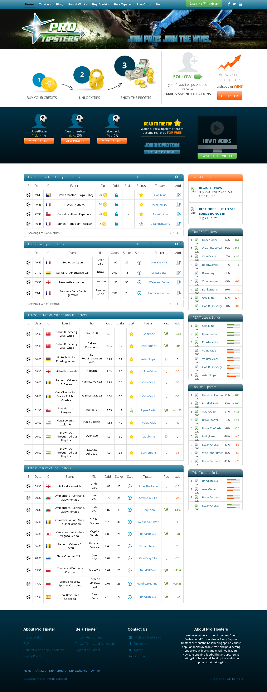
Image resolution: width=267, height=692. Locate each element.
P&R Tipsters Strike (206, 317)
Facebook (140, 644)
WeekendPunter (159, 282)
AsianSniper (160, 214)
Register (212, 4)
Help (159, 4)
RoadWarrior (210, 265)
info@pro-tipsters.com (148, 637)
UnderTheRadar (148, 486)
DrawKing (208, 273)
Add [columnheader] (178, 185)
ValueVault (149, 382)
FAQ (26, 644)
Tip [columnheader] (103, 185)
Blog (59, 4)
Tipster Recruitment (89, 637)
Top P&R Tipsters (205, 231)
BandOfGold (148, 534)
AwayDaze (209, 411)
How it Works (77, 4)
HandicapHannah (159, 293)
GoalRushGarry (160, 224)
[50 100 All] (140, 177)
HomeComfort (211, 461)
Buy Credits (100, 4)
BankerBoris (149, 346)
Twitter (138, 650)
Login (195, 4)
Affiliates (40, 670)
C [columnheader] (48, 185)
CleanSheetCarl (212, 248)
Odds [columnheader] (116, 185)
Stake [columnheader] (128, 185)
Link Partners (57, 670)
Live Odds (144, 4)
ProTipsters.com (57, 679)
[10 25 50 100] (140, 244)
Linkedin (139, 656)
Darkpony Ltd (235, 679)
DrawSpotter (159, 272)
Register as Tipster (88, 650)
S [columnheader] (28, 185)
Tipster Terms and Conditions (95, 644)
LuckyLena (148, 510)
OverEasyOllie (160, 262)
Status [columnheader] (141, 185)
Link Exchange (78, 670)
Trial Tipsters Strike (206, 472)
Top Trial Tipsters (205, 387)
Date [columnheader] (38, 185)
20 (100, 195)
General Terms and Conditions (43, 650)
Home (29, 4)
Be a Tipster (123, 4)
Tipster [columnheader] (160, 185)
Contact (95, 670)
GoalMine (160, 195)
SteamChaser (148, 546)
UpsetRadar (148, 410)
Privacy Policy (32, 656)
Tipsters (45, 4)
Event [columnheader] (74, 185)
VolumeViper (160, 204)
